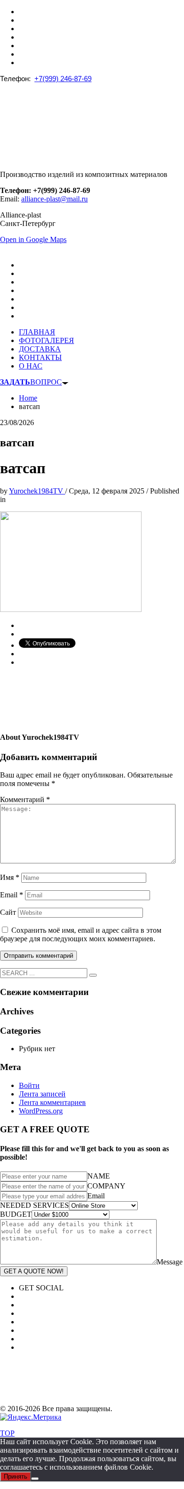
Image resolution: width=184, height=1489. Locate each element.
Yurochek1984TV (37, 491)
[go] (93, 975)
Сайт (8, 912)
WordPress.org (41, 1111)
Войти (29, 1085)
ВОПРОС (31, 382)
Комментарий (25, 799)
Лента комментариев (52, 1102)
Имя (9, 877)
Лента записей (42, 1094)
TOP (7, 1433)
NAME (98, 1176)
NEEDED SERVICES (34, 1205)
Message (170, 1262)
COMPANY (106, 1186)
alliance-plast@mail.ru (54, 199)
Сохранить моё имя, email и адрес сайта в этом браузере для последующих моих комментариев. (80, 934)
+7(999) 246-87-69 (63, 79)
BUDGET (16, 1214)
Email (11, 895)
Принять (15, 1476)
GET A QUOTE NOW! (34, 1271)
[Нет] (35, 1478)
